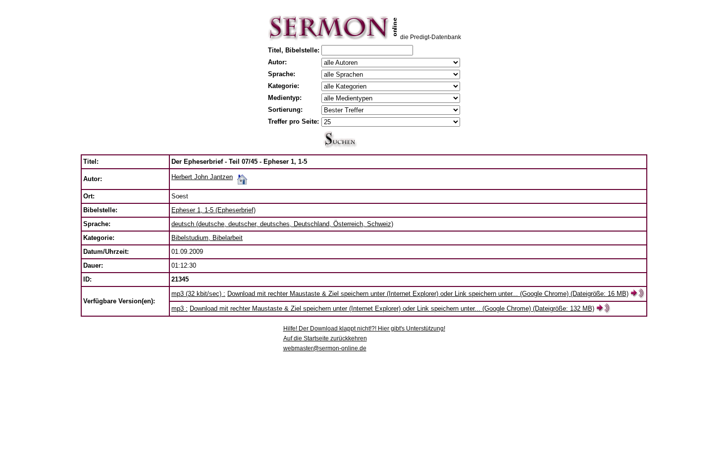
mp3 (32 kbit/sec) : (198, 293)
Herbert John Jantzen (202, 177)
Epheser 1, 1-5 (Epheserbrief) (213, 210)
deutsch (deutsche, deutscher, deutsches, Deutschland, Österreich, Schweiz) (282, 224)
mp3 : (179, 308)
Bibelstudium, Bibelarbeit (207, 237)
